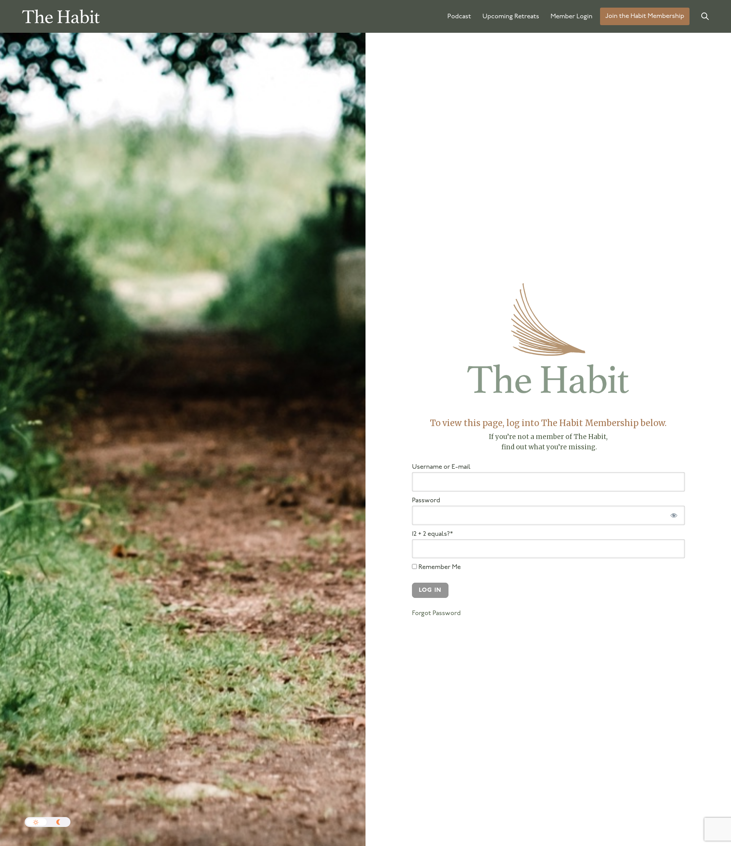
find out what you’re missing (547, 447)
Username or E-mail (441, 467)
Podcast (459, 16)
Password (426, 500)
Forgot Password (436, 613)
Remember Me (439, 567)
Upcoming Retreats (510, 16)
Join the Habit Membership (644, 16)
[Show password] (674, 515)
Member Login (571, 16)
